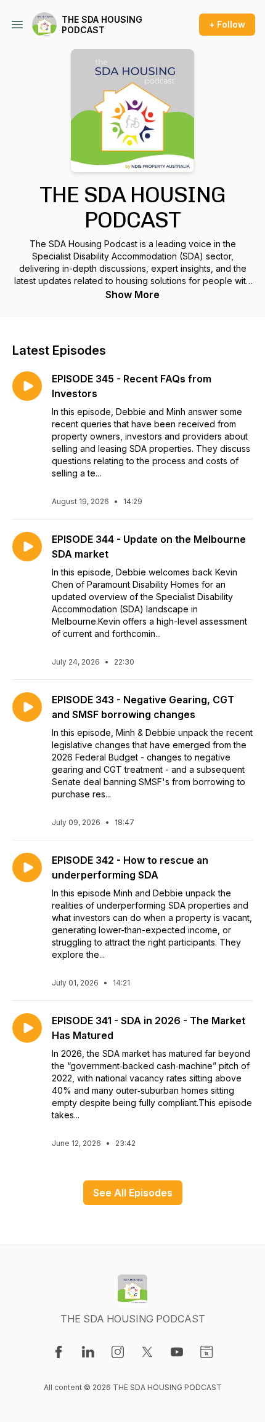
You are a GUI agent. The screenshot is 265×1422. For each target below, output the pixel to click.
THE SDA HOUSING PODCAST (102, 25)
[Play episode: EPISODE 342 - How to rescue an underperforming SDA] (27, 867)
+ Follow (227, 24)
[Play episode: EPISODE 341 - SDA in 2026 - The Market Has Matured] (27, 1028)
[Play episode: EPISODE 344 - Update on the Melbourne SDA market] (27, 546)
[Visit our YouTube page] (177, 1352)
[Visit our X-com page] (147, 1352)
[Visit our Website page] (206, 1352)
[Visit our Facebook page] (58, 1352)
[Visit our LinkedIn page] (88, 1352)
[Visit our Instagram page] (118, 1352)
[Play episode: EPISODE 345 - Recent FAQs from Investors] (27, 386)
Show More (132, 294)
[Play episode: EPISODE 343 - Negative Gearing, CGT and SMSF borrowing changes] (27, 707)
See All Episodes (133, 1193)
